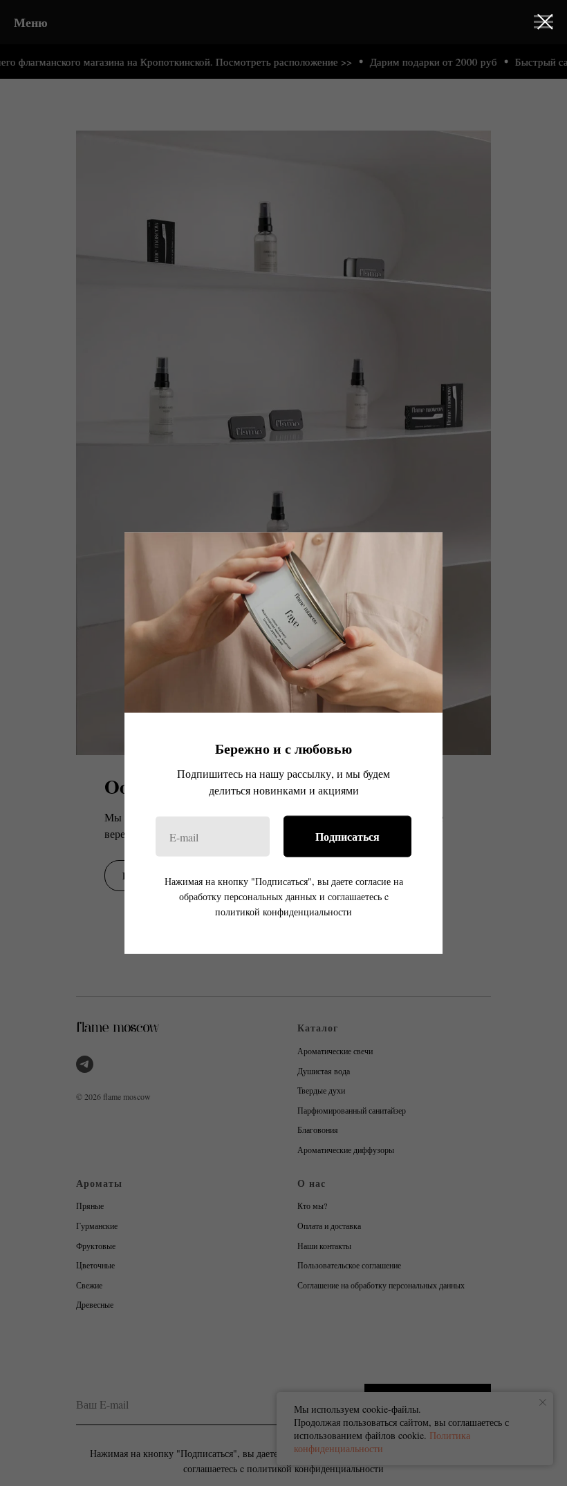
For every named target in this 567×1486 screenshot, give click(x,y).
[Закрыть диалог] (545, 22)
